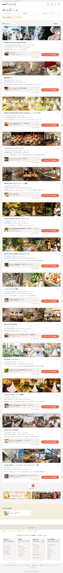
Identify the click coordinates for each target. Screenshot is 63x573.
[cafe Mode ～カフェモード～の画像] (31, 350)
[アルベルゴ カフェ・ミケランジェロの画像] (31, 139)
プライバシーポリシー (20, 565)
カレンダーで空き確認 (51, 54)
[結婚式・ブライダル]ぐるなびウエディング (9, 530)
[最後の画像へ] (58, 33)
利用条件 (14, 565)
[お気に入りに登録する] (57, 42)
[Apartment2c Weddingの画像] (31, 315)
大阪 (31, 530)
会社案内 (6, 565)
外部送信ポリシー (28, 565)
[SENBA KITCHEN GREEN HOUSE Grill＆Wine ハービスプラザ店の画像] (31, 104)
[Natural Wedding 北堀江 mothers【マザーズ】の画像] (31, 245)
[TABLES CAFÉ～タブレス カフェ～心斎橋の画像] (31, 174)
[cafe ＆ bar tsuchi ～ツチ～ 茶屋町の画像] (31, 385)
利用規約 (10, 565)
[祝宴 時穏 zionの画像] (31, 68)
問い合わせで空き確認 (51, 441)
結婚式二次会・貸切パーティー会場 (23, 530)
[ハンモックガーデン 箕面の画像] (31, 280)
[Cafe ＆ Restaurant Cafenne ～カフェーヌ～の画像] (31, 209)
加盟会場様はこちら (35, 565)
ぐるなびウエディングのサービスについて (51, 565)
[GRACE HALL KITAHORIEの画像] (31, 421)
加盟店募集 (41, 565)
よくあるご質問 (31, 567)
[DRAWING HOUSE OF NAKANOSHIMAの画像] (31, 33)
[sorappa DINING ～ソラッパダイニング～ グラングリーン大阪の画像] (31, 456)
